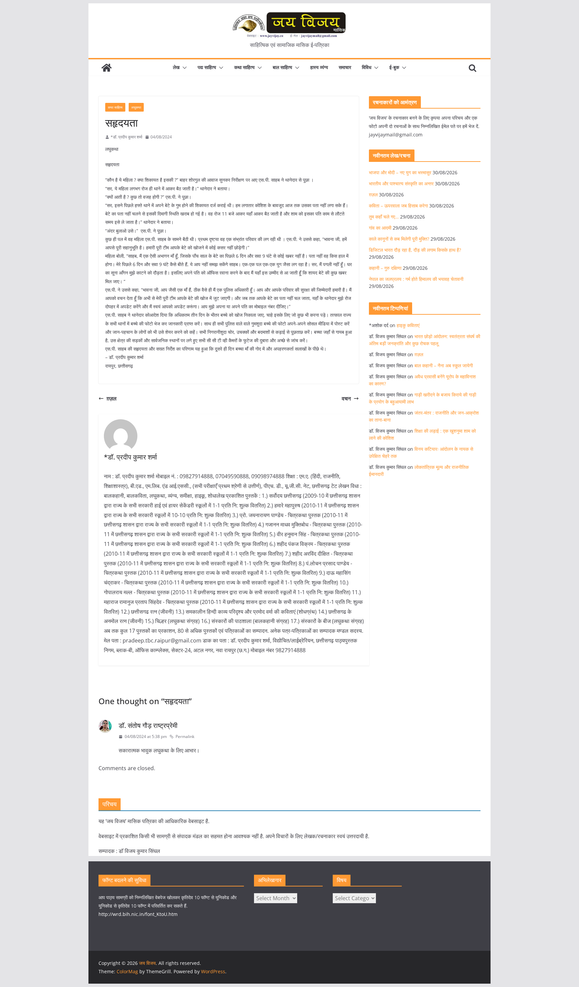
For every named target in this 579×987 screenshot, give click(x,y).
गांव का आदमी (380, 228)
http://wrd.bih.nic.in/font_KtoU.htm (138, 914)
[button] (183, 68)
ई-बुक (394, 67)
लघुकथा (136, 107)
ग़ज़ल (112, 398)
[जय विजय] (107, 68)
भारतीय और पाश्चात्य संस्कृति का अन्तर (401, 183)
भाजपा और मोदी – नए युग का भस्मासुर (400, 172)
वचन (346, 398)
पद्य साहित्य (207, 67)
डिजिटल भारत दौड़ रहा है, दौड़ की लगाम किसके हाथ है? (415, 250)
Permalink (185, 736)
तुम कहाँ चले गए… (384, 216)
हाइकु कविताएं (408, 325)
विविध (366, 67)
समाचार (345, 67)
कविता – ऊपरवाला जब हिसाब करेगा (398, 205)
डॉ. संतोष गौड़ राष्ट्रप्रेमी (148, 725)
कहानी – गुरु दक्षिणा (385, 268)
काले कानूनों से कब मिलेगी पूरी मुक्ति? (399, 239)
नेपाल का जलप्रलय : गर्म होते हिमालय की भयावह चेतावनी (416, 279)
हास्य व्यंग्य (319, 67)
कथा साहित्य (244, 67)
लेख (176, 67)
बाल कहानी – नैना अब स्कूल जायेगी (443, 365)
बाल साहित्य (282, 67)
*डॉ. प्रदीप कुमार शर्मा (126, 137)
